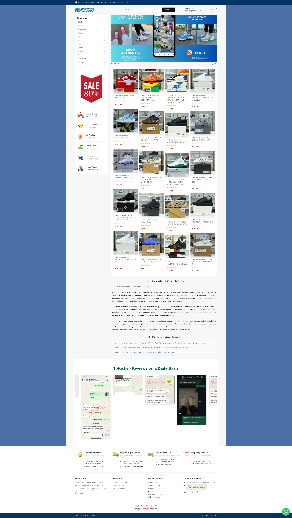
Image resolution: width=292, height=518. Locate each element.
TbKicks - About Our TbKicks (164, 281)
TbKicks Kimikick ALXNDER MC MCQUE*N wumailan (202, 98)
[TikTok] (215, 515)
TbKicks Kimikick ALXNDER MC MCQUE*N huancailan (125, 260)
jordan (80, 47)
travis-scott (82, 66)
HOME (80, 22)
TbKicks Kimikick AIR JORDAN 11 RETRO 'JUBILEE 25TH (123, 218)
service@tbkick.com (194, 492)
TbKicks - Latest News (164, 337)
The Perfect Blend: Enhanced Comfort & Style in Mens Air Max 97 (155, 343)
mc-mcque (81, 51)
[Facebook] (202, 515)
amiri (80, 37)
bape (79, 40)
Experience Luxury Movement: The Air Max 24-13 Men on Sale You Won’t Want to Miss (166, 352)
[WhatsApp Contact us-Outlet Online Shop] (286, 512)
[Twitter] (207, 515)
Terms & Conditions (120, 483)
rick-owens (82, 58)
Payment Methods (119, 488)
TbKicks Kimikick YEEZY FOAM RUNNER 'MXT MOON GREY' (151, 180)
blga (79, 44)
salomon (81, 62)
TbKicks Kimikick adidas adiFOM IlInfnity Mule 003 (202, 180)
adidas (80, 33)
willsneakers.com (155, 497)
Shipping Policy (154, 485)
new (79, 26)
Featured (115, 64)
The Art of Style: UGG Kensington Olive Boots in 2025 (149, 348)
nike (79, 55)
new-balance (82, 29)
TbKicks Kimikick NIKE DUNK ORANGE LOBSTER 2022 (150, 98)
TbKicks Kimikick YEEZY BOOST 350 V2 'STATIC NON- (202, 262)
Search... (168, 10)
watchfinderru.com (155, 494)
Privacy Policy (118, 485)
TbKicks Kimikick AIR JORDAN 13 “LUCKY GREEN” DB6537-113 (175, 182)
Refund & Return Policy (157, 488)
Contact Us (152, 483)
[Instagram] (211, 515)
